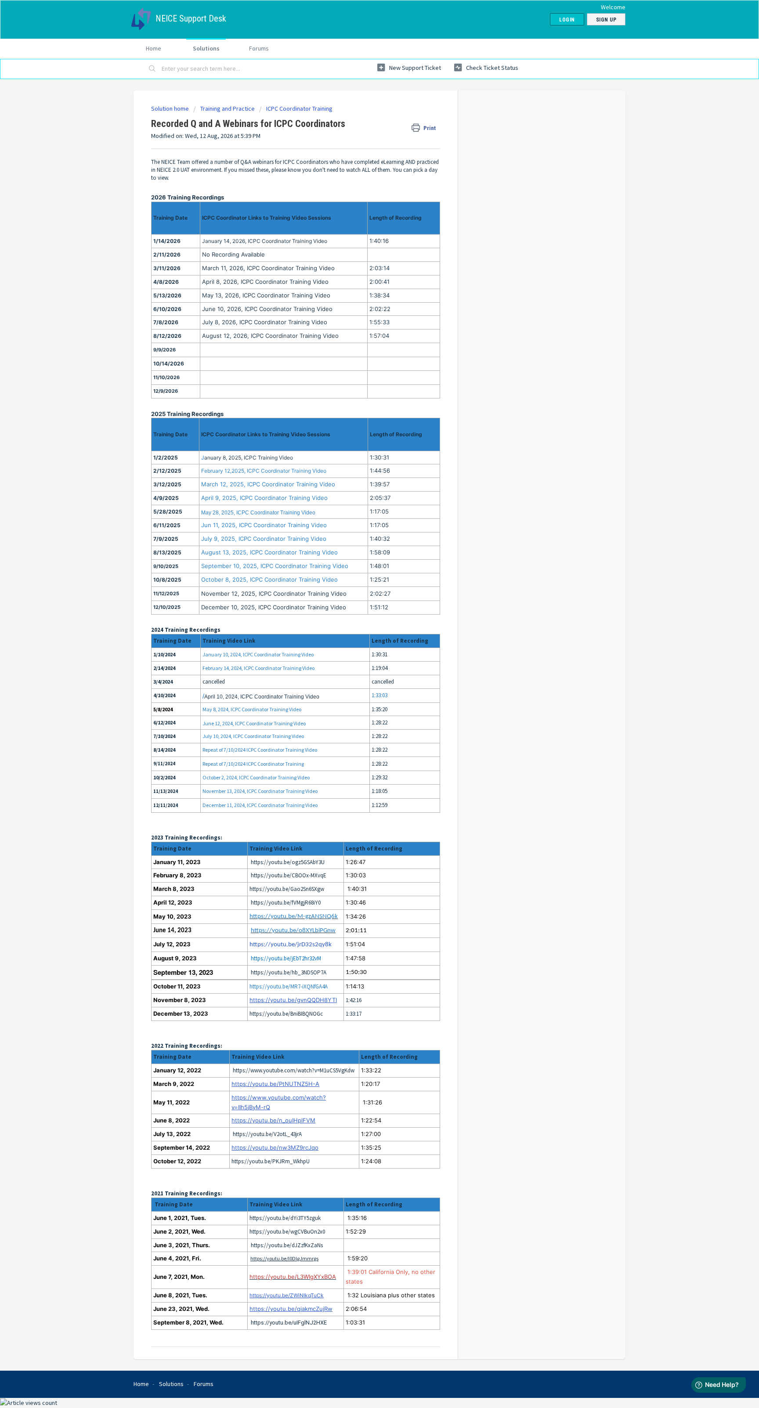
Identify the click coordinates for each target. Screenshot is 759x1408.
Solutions (206, 48)
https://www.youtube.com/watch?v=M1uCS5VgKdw (293, 1070)
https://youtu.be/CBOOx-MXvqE (288, 875)
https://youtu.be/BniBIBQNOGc (286, 1013)
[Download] (363, 607)
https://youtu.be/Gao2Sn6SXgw (286, 889)
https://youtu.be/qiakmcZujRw (291, 1308)
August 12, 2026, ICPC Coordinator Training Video (270, 335)
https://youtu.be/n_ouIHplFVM (273, 1120)
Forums (259, 48)
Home (153, 48)
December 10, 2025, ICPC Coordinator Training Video (273, 607)
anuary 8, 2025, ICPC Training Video (248, 457)
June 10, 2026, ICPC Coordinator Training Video (267, 308)
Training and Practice (227, 108)
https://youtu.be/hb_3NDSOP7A (288, 972)
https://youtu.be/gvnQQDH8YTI (293, 999)
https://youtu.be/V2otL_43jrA (267, 1134)
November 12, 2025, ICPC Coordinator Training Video (274, 593)
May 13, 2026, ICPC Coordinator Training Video (266, 295)
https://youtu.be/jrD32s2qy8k (290, 944)
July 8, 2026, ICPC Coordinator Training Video (264, 322)
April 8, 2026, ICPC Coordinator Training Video (265, 281)
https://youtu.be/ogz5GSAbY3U (288, 862)
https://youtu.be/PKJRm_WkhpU (270, 1161)
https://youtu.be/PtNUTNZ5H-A (275, 1083)
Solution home (170, 108)
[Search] (152, 69)
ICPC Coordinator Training (299, 108)
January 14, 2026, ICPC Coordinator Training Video (264, 241)
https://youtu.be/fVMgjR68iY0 (286, 902)
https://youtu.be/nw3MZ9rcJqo (274, 1147)
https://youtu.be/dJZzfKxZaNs (287, 1245)
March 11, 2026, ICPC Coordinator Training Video (268, 267)
